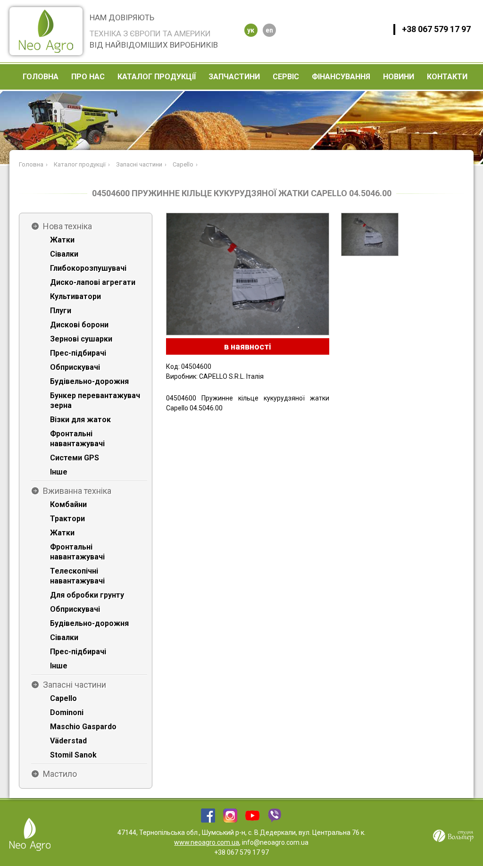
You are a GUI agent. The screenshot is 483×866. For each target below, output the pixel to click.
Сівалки (64, 254)
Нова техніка (67, 226)
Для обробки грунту (87, 595)
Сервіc (286, 76)
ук (250, 30)
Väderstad (68, 740)
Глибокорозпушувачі (88, 268)
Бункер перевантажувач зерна (95, 400)
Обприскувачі (75, 367)
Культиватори (75, 296)
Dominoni (66, 712)
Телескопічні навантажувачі (77, 575)
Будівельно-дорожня (89, 381)
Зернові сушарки (81, 338)
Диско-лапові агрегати (92, 282)
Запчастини (234, 76)
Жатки (62, 239)
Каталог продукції (156, 76)
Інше (58, 471)
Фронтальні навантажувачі (77, 438)
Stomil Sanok (73, 754)
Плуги (60, 310)
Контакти (447, 76)
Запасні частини (74, 685)
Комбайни (68, 504)
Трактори (67, 518)
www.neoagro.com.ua (206, 842)
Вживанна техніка (77, 491)
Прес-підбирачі (78, 353)
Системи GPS (74, 457)
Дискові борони (79, 324)
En (269, 30)
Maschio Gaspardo (83, 726)
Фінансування (341, 76)
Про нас (88, 76)
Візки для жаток (80, 419)
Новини (398, 76)
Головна (40, 76)
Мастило (60, 774)
